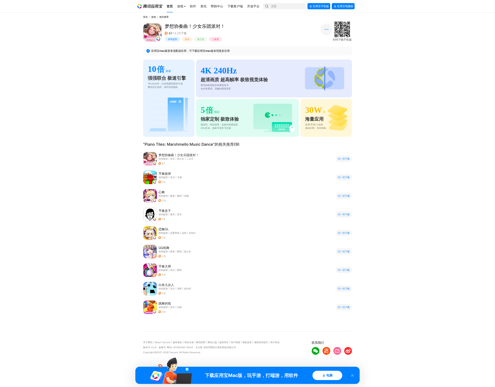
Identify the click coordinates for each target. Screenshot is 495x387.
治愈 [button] (179, 307)
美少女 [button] (200, 39)
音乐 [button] (187, 39)
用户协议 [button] (275, 342)
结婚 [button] (186, 195)
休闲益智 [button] (172, 39)
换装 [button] (172, 195)
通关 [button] (172, 214)
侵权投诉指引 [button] (261, 342)
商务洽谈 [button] (189, 342)
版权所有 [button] (224, 342)
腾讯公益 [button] (212, 342)
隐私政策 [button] (247, 342)
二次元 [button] (215, 39)
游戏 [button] (153, 16)
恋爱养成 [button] (174, 232)
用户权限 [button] (235, 342)
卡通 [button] (179, 177)
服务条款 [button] (177, 342)
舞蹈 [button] (179, 195)
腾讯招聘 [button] (200, 342)
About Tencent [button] (163, 342)
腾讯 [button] (179, 270)
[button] (149, 6)
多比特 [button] (187, 288)
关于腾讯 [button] (147, 342)
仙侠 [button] (184, 232)
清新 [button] (179, 288)
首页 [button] (145, 16)
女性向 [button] (192, 232)
